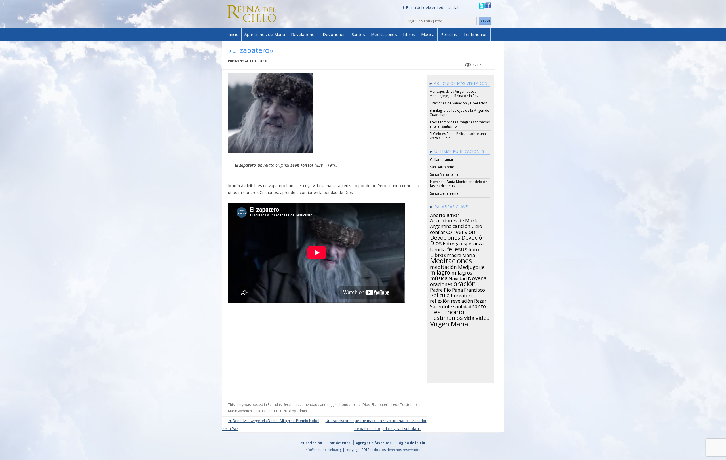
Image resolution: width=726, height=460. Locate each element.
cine (357, 404)
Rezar (480, 300)
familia (438, 248)
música (439, 277)
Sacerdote (441, 305)
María (468, 254)
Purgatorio (462, 294)
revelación (462, 300)
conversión (461, 231)
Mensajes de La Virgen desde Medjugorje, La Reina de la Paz (454, 93)
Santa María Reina (444, 174)
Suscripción (311, 442)
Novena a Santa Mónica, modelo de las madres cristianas (458, 183)
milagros (461, 271)
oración (464, 283)
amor (452, 214)
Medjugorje (471, 266)
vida (469, 317)
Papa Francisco (468, 289)
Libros (409, 34)
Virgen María (449, 322)
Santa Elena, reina (444, 193)
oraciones (441, 283)
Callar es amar (441, 159)
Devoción (473, 237)
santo (479, 305)
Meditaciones (384, 34)
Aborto (437, 214)
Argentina (440, 225)
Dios (366, 404)
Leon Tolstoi (401, 404)
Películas (448, 34)
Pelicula (440, 294)
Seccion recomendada (301, 404)
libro (417, 404)
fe (449, 248)
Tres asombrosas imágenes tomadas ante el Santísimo (460, 124)
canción (461, 225)
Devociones (334, 34)
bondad (346, 404)
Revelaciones (304, 34)
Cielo (477, 225)
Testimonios (475, 34)
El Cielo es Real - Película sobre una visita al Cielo (458, 135)
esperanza (472, 242)
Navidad (458, 277)
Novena (477, 277)
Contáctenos (339, 442)
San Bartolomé (442, 166)
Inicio (234, 34)
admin (302, 410)
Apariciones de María (264, 34)
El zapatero (381, 404)
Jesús (460, 248)
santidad (462, 305)
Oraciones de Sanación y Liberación (458, 103)
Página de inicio (410, 442)
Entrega (451, 242)
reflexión (440, 300)
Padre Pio (440, 289)
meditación (443, 266)
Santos (358, 34)
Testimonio (447, 311)
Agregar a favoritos (373, 442)
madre (454, 254)
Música (427, 34)
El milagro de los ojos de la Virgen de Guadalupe (459, 112)
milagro (440, 271)
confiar (437, 231)
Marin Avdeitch (240, 410)
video (483, 317)
